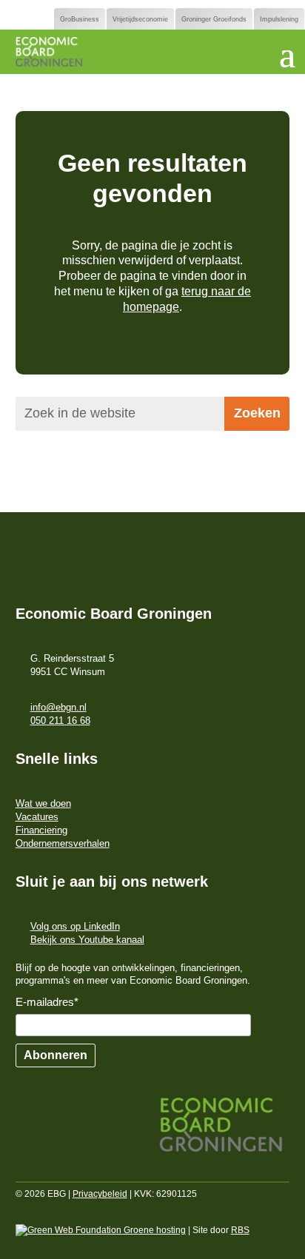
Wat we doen (43, 803)
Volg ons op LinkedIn (75, 926)
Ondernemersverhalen (63, 843)
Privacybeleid (100, 1194)
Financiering (41, 830)
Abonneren (55, 1055)
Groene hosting (153, 1230)
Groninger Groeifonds (214, 19)
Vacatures (37, 816)
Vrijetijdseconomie (140, 19)
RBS (240, 1230)
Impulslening (279, 19)
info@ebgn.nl (58, 707)
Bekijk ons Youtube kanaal (87, 939)
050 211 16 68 (60, 720)
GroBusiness (79, 19)
